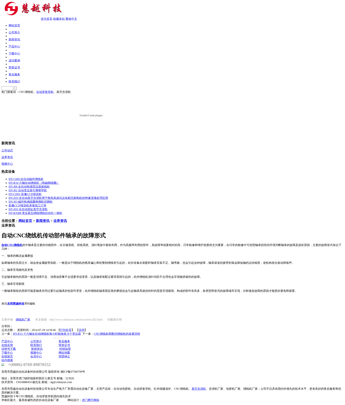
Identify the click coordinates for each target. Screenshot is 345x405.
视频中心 (36, 352)
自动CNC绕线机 (11, 245)
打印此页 (66, 330)
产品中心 (7, 341)
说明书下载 (8, 348)
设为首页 (46, 18)
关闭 (81, 330)
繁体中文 (71, 18)
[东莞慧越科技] (32, 14)
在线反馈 (7, 345)
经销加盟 (65, 348)
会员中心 (36, 356)
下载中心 (7, 352)
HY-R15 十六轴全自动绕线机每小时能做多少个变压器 (47, 333)
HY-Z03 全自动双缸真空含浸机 (28, 209)
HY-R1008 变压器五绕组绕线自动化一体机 (35, 213)
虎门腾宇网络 (90, 400)
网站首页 (25, 221)
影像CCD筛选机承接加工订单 (27, 205)
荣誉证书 (64, 345)
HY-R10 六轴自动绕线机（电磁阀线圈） (34, 182)
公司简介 (36, 341)
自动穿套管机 (45, 91)
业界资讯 (60, 221)
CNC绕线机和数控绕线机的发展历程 (117, 333)
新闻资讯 (43, 221)
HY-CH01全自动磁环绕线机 (26, 179)
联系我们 (36, 345)
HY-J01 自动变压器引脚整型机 (28, 190)
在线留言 (7, 356)
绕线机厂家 (23, 319)
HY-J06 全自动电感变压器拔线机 (29, 186)
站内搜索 (7, 360)
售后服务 (64, 341)
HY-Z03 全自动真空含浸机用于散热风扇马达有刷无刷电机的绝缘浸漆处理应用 (58, 197)
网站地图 (64, 352)
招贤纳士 (64, 356)
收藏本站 (59, 18)
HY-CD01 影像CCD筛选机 (25, 194)
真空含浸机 (199, 388)
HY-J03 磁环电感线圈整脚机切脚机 (31, 201)
